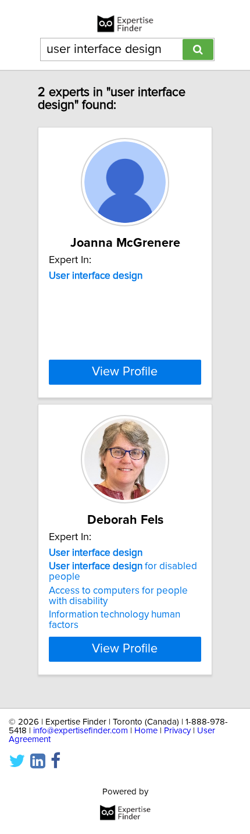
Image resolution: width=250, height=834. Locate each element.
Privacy (177, 730)
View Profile (125, 371)
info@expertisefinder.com (80, 730)
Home (146, 730)
